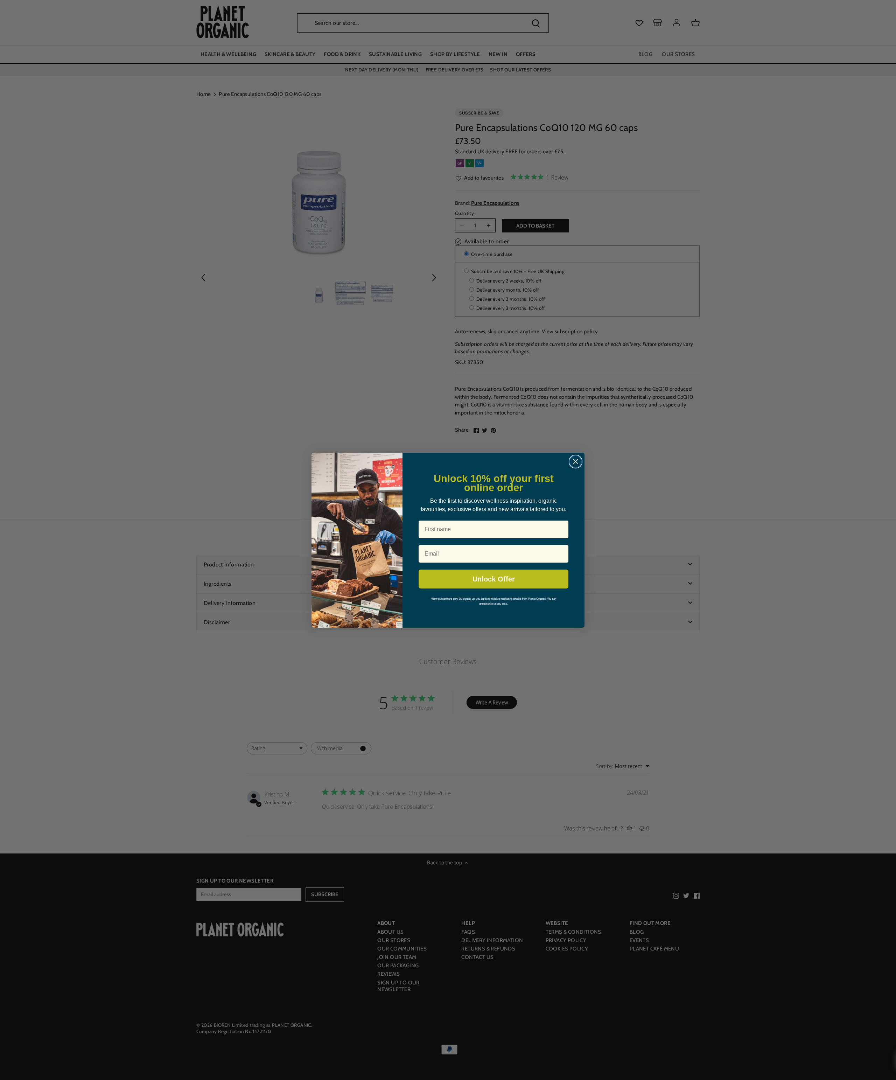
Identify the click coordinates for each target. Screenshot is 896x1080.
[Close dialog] (575, 461)
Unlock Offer (493, 579)
